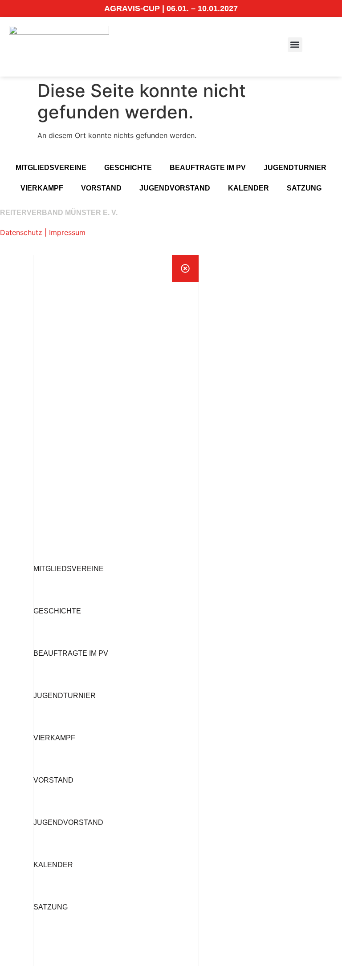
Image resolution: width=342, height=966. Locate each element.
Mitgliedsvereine (51, 167)
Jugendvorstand (174, 188)
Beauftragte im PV (208, 167)
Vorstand (101, 188)
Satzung (304, 188)
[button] (295, 44)
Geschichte (128, 167)
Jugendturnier (295, 167)
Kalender (248, 188)
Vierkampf (41, 188)
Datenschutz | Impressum (43, 232)
